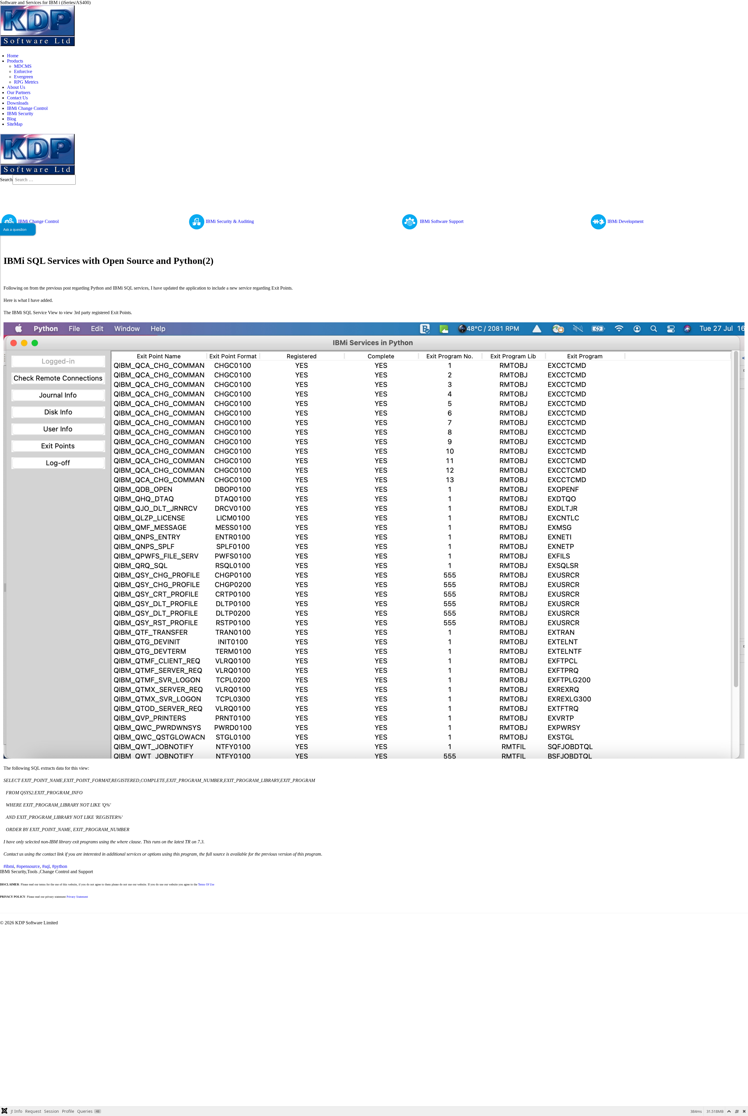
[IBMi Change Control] (9, 221)
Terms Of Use (206, 884)
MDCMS (23, 66)
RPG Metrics (26, 81)
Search (6, 179)
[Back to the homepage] (37, 25)
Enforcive (23, 71)
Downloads (17, 103)
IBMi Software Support (441, 221)
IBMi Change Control (27, 108)
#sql (46, 866)
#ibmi (9, 866)
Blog (11, 118)
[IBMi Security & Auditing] (197, 221)
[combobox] (44, 180)
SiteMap (14, 124)
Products (15, 60)
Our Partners (18, 92)
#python (59, 866)
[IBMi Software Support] (410, 221)
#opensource (28, 866)
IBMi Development (625, 221)
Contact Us (17, 97)
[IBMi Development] (598, 221)
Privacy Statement (77, 896)
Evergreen (23, 76)
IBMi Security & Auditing (230, 221)
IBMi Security (20, 113)
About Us (16, 87)
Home (12, 55)
